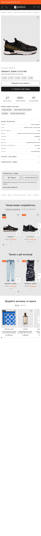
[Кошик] (38, 7)
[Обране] (34, 7)
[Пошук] (6, 7)
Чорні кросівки (6, 110)
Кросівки (5, 113)
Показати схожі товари (22, 89)
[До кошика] (18, 233)
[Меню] (2, 7)
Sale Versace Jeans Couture (22, 110)
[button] (3, 244)
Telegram (13, 177)
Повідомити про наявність (20, 83)
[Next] (39, 225)
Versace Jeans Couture (14, 71)
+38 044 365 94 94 (31, 177)
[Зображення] (38, 61)
